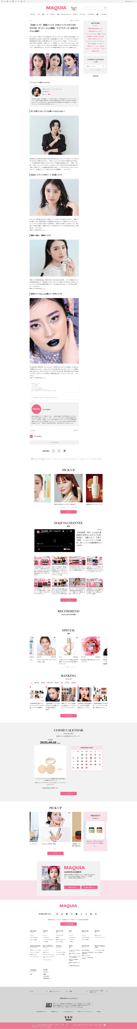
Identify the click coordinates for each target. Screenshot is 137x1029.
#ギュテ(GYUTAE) (54, 442)
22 (82, 765)
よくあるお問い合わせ (68, 1011)
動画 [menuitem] (45, 974)
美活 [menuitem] (58, 14)
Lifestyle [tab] (67, 682)
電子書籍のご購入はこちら (89, 887)
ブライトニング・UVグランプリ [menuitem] (49, 957)
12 (99, 758)
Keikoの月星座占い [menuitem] (86, 950)
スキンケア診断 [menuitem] (33, 939)
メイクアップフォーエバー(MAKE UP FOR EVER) (50, 778)
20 (73, 765)
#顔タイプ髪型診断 (92, 43)
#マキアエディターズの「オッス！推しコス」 (95, 41)
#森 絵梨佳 (89, 36)
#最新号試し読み (95, 51)
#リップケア (96, 46)
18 (95, 761)
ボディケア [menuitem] (52, 14)
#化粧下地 (102, 46)
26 (100, 765)
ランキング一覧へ (68, 715)
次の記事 (75, 430)
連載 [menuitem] (97, 14)
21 (77, 765)
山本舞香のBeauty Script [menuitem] (74, 965)
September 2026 (87, 748)
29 (82, 768)
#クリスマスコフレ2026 (90, 34)
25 (95, 765)
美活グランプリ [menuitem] (98, 935)
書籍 (71, 991)
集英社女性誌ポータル (130, 1)
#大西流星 (95, 36)
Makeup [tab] (43, 682)
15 (82, 761)
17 (91, 761)
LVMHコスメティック (51, 780)
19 (99, 761)
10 (91, 758)
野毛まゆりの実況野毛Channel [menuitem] (73, 960)
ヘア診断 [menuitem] (71, 941)
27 (73, 768)
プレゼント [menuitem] (75, 14)
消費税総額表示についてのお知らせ (68, 998)
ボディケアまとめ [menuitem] (85, 937)
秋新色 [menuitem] (57, 937)
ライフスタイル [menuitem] (91, 14)
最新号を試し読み (72, 887)
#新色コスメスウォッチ (98, 38)
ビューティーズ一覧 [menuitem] (34, 952)
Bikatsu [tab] (57, 682)
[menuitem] (36, 932)
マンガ (31, 991)
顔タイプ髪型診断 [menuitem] (98, 952)
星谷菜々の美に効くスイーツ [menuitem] (74, 963)
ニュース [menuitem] (32, 935)
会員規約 (98, 1011)
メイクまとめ (42, 459)
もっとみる (68, 511)
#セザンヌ (103, 48)
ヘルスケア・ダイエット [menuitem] (100, 937)
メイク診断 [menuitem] (45, 941)
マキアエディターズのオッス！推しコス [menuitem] (74, 951)
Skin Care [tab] (36, 682)
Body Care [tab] (50, 682)
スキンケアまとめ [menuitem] (34, 937)
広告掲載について (55, 1011)
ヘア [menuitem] (47, 14)
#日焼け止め (89, 46)
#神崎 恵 (90, 38)
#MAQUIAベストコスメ (95, 31)
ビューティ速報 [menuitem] (59, 941)
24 (91, 765)
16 (86, 761)
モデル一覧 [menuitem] (46, 976)
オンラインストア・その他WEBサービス (96, 991)
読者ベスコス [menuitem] (46, 952)
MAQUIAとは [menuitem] (47, 978)
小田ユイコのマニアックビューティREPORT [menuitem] (74, 957)
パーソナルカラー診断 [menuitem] (99, 950)
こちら (43, 230)
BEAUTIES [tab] (74, 682)
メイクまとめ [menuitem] (46, 937)
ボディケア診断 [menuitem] (85, 939)
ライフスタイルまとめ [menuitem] (60, 952)
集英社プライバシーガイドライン (85, 1011)
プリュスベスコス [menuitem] (47, 959)
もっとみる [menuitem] (104, 14)
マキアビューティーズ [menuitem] (66, 14)
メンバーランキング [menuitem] (34, 956)
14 (77, 761)
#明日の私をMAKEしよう (95, 28)
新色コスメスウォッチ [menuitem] (60, 939)
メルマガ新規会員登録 (68, 924)
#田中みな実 (101, 36)
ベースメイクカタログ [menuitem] (47, 939)
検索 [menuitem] (31, 974)
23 (86, 765)
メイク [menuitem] (38, 14)
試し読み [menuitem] (46, 969)
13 (73, 761)
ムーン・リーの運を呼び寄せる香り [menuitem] (87, 958)
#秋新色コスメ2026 (101, 34)
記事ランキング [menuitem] (33, 954)
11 (95, 758)
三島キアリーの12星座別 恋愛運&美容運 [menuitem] (88, 953)
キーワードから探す (95, 69)
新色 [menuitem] (43, 14)
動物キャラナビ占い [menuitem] (86, 955)
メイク (31, 20)
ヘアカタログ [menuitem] (72, 937)
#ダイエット (88, 48)
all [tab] (31, 682)
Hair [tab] (62, 682)
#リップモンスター (96, 48)
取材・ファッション (55, 991)
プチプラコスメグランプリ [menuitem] (48, 954)
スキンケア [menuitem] (32, 14)
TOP (32, 459)
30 (86, 768)
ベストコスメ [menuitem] (83, 14)
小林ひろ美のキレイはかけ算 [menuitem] (74, 954)
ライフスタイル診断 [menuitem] (60, 954)
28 (78, 768)
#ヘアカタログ (100, 43)
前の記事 (33, 430)
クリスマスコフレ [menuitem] (60, 935)
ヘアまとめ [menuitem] (71, 939)
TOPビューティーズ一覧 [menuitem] (35, 950)
